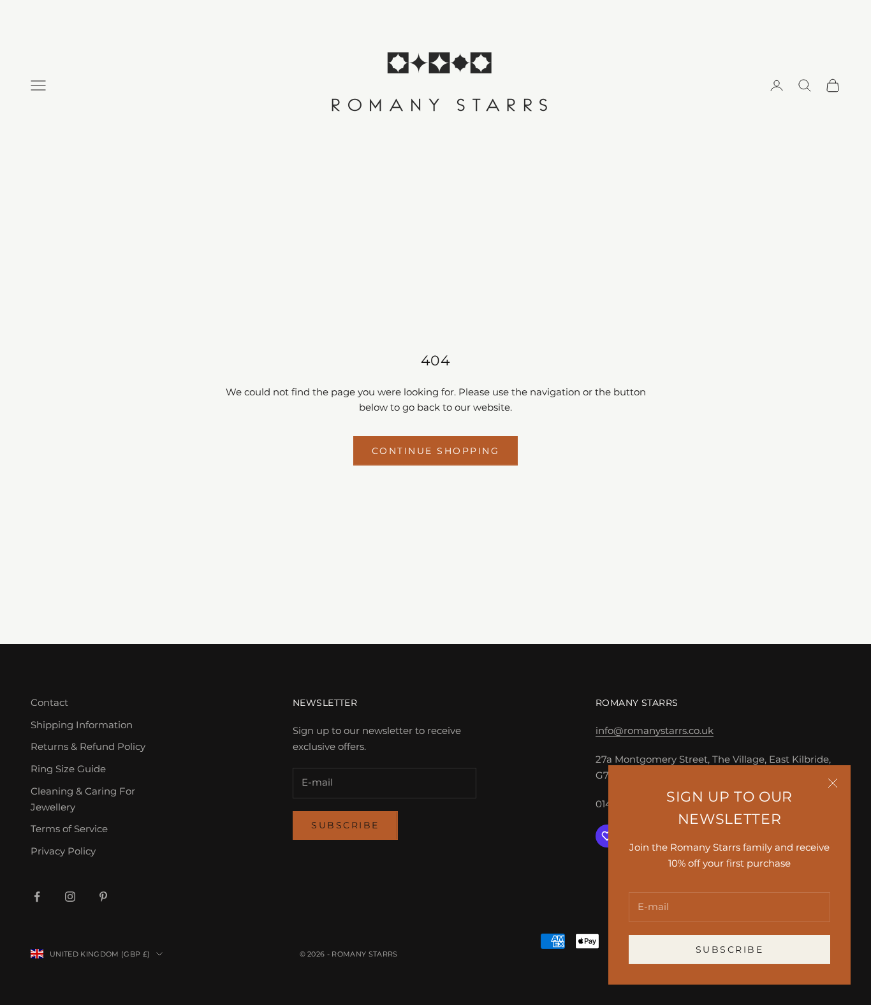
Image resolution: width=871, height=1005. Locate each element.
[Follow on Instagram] (70, 896)
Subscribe (730, 949)
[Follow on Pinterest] (103, 896)
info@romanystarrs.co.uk (655, 730)
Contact (49, 702)
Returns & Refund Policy (88, 746)
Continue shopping (436, 451)
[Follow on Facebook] (37, 896)
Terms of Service (69, 829)
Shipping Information (82, 725)
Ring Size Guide (68, 769)
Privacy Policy (63, 851)
